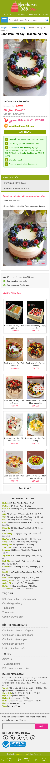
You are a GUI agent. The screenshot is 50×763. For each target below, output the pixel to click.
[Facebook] (5, 737)
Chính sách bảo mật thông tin (17, 630)
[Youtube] (32, 737)
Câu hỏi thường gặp (12, 616)
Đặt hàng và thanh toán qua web (19, 599)
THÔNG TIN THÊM (10, 177)
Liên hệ (45, 14)
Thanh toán (32, 14)
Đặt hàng (25, 132)
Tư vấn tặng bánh (11, 663)
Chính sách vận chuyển (14, 639)
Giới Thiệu (21, 14)
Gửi (41, 726)
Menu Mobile (4, 19)
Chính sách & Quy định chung (17, 634)
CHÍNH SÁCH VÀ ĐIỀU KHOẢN (16, 188)
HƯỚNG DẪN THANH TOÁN (14, 183)
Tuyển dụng (8, 607)
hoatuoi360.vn (21, 754)
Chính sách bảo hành (13, 643)
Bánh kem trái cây (18, 27)
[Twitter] (12, 737)
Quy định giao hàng (12, 603)
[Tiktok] (19, 737)
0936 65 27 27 (25, 120)
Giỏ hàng (9, 14)
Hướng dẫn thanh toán (13, 648)
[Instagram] (25, 737)
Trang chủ (4, 27)
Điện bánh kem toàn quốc (15, 668)
